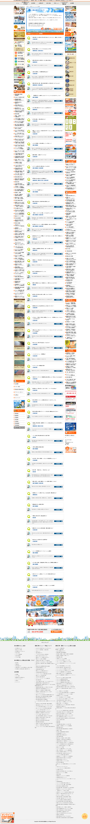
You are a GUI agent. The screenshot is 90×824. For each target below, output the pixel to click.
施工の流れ (49, 3)
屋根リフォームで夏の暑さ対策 (41, 675)
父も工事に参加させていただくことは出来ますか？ (42, 107)
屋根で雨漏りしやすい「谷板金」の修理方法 (19, 206)
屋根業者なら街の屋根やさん (20, 677)
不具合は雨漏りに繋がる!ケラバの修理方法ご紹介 (19, 119)
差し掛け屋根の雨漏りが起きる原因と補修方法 (19, 190)
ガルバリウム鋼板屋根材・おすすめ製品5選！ (63, 671)
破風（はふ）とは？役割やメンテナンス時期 (19, 296)
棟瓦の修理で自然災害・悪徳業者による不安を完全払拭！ (65, 718)
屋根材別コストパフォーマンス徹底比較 (19, 225)
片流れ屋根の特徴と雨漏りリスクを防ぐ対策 (19, 184)
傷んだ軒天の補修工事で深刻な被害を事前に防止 (19, 125)
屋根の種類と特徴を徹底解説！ (19, 95)
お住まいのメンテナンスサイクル (61, 766)
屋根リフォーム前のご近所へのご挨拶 (70, 309)
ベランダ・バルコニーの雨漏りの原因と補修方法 (19, 145)
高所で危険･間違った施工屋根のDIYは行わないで (20, 262)
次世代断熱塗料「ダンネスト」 (69, 283)
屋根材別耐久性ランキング (18, 228)
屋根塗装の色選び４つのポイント (69, 280)
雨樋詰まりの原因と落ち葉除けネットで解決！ (71, 367)
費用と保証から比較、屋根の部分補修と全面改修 (71, 206)
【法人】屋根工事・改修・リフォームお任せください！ (45, 681)
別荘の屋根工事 (69, 377)
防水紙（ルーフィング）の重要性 (61, 772)
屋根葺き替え (72, 58)
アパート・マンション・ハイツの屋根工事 (43, 678)
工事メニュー (56, 3)
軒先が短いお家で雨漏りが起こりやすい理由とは (19, 211)
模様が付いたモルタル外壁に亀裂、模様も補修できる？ (42, 528)
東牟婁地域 (17, 425)
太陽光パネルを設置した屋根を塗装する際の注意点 (44, 723)
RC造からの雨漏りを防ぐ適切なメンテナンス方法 (20, 270)
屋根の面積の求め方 (19, 176)
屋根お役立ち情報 (69, 256)
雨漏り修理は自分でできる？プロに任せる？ (19, 105)
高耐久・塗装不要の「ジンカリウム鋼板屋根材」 (64, 750)
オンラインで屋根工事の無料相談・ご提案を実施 (70, 303)
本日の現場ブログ (18, 665)
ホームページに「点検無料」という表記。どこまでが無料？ (43, 585)
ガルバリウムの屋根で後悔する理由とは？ (19, 250)
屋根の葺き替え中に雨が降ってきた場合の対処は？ (42, 60)
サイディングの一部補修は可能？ (38, 365)
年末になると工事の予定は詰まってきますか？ (41, 342)
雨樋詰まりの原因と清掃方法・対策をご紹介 (43, 717)
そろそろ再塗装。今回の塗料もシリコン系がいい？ (42, 143)
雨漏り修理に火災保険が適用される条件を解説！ (70, 291)
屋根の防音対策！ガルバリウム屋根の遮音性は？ (71, 188)
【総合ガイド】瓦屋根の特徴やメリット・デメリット (65, 685)
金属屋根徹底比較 (59, 781)
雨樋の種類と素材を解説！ (40, 721)
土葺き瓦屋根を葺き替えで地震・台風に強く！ (19, 154)
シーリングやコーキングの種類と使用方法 (19, 166)
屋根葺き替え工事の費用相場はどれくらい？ (70, 203)
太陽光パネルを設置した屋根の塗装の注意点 (70, 233)
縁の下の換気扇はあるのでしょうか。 (39, 271)
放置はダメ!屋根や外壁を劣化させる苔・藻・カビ (19, 234)
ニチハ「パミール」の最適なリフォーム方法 (63, 661)
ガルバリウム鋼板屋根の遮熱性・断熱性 (70, 175)
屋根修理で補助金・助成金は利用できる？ (70, 297)
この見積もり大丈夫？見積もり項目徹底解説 (70, 314)
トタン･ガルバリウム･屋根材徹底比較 (19, 247)
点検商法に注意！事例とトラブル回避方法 (43, 660)
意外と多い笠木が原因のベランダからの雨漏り (19, 122)
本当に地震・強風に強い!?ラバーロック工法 (63, 798)
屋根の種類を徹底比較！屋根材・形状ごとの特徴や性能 (65, 686)
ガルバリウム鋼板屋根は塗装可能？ (70, 172)
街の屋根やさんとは (18, 648)
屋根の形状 (17, 181)
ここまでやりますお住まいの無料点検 (64, 3)
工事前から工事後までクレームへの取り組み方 (70, 311)
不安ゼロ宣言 (17, 652)
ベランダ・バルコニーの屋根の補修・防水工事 (43, 673)
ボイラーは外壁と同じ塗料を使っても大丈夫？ (41, 166)
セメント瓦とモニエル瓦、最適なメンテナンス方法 (64, 698)
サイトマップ (17, 397)
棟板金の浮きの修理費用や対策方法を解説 (19, 111)
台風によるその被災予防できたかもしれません (71, 259)
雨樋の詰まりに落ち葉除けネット (41, 718)
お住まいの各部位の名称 (19, 97)
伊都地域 (16, 417)
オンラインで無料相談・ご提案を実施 (42, 649)
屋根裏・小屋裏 (18, 192)
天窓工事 (71, 94)
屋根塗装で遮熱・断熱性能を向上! (70, 286)
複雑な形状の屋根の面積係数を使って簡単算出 (19, 179)
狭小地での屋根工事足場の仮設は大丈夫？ (70, 246)
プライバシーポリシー (19, 392)
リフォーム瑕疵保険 (18, 654)
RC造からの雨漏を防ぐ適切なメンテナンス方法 (64, 751)
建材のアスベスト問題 (19, 216)
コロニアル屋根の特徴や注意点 (69, 225)
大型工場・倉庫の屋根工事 (40, 676)
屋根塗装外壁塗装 (71, 90)
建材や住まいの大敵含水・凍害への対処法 (19, 198)
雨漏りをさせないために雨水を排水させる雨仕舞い (64, 802)
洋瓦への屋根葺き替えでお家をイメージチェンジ (19, 240)
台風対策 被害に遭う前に (40, 669)
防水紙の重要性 (18, 218)
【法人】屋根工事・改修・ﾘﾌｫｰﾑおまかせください (71, 380)
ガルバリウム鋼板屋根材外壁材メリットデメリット (71, 186)
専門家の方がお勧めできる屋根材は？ (39, 178)
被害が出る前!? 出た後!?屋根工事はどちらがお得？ (71, 317)
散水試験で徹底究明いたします (41, 667)
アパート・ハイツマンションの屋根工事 (70, 375)
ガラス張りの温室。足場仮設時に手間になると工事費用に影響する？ (45, 562)
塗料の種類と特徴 (70, 393)
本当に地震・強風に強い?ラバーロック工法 (20, 174)
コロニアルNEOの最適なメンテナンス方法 (70, 244)
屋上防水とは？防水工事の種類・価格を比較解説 (19, 142)
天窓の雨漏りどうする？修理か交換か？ (19, 279)
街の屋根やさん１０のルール (20, 651)
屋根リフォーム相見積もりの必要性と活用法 (43, 690)
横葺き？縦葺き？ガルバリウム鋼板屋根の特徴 (71, 183)
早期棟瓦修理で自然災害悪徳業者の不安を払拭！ (19, 157)
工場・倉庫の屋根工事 (70, 372)
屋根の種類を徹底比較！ (68, 214)
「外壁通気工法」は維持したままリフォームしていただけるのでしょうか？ (46, 95)
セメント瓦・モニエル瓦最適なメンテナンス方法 (19, 151)
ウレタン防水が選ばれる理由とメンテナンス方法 (19, 131)
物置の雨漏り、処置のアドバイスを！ (39, 154)
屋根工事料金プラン (39, 652)
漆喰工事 (71, 67)
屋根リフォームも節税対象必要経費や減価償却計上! (71, 383)
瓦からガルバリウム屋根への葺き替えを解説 (70, 169)
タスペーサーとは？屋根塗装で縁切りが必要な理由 (64, 710)
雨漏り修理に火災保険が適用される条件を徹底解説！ (65, 817)
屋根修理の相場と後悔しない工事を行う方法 (70, 200)
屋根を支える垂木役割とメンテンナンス (19, 264)
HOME (27, 6)
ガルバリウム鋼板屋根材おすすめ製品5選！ (70, 180)
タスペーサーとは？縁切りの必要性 (19, 128)
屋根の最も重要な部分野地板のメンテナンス (19, 220)
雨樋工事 (71, 71)
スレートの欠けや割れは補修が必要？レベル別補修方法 (65, 692)
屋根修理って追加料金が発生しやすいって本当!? (70, 330)
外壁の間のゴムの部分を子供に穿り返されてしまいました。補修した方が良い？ (47, 37)
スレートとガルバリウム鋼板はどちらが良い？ (70, 164)
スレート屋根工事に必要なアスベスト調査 (63, 745)
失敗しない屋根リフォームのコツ (70, 198)
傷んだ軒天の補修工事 (60, 762)
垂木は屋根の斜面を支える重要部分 (42, 699)
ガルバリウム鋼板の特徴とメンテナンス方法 (19, 256)
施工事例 (33, 3)
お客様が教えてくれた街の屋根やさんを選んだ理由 (23, 667)
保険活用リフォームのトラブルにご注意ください (71, 335)
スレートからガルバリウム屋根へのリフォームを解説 (71, 167)
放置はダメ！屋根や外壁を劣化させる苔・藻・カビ (64, 793)
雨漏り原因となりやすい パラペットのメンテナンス (44, 705)
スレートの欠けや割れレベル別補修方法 (70, 222)
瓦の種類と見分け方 (19, 208)
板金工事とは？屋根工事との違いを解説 (19, 108)
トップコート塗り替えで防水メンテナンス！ (19, 294)
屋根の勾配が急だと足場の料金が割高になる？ (41, 201)
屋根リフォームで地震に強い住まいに (42, 670)
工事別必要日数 (69, 251)
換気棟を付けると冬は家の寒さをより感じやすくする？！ (43, 305)
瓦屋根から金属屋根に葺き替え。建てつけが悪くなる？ (42, 248)
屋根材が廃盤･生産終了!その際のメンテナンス (19, 237)
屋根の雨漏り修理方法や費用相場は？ (19, 267)
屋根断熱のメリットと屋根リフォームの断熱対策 (19, 285)
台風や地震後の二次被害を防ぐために (70, 267)
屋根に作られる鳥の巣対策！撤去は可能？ (43, 720)
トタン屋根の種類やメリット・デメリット (70, 227)
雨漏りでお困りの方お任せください (42, 655)
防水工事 (71, 76)
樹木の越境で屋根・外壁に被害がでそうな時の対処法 (71, 332)
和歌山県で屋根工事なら (19, 389)
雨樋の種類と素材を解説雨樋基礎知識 (19, 288)
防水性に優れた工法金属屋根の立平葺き (19, 168)
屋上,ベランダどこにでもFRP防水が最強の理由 (19, 139)
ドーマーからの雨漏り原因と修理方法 (19, 276)
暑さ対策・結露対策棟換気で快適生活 (62, 731)
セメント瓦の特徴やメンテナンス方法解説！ (19, 148)
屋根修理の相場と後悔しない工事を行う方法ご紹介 (44, 687)
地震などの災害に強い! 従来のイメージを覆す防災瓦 (65, 742)
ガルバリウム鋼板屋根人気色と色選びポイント (70, 178)
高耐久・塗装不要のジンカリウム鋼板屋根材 (19, 259)
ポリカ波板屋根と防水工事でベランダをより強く (71, 362)
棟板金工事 (72, 85)
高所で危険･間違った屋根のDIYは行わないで (63, 753)
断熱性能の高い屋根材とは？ (18, 282)
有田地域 (16, 419)
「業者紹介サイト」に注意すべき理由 (70, 338)
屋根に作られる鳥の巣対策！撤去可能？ (70, 370)
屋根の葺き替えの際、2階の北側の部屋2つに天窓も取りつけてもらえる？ (46, 83)
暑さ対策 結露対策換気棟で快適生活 (19, 195)
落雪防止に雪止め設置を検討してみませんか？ (43, 711)
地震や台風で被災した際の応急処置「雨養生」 (19, 171)
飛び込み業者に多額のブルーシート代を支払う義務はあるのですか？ (45, 411)
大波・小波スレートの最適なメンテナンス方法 (19, 160)
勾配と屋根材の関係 (19, 200)
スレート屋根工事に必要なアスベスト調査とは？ (19, 291)
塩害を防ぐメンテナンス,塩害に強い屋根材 (19, 231)
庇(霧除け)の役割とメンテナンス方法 (18, 163)
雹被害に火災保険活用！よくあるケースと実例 (70, 294)
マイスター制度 (17, 657)
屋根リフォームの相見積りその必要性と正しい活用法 (71, 306)
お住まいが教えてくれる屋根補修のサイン (70, 208)
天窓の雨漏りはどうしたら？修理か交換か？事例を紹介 (65, 704)
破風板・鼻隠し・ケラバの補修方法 (62, 703)
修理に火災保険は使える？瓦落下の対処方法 (71, 264)
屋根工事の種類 (70, 54)
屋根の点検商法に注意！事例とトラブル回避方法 (70, 324)
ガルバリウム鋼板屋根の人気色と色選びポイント (64, 682)
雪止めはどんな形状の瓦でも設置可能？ (40, 539)
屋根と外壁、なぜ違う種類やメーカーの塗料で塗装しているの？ (44, 481)
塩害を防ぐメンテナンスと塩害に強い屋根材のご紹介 (65, 792)
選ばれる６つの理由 (18, 649)
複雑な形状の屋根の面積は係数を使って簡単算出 (64, 728)
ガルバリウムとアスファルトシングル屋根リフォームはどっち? (20, 243)
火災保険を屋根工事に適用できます (42, 672)
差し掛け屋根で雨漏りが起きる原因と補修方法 (64, 801)
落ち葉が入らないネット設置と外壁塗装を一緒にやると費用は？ (44, 224)
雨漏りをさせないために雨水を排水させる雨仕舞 (19, 203)
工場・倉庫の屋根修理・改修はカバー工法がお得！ (71, 359)
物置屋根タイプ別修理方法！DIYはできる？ (70, 353)
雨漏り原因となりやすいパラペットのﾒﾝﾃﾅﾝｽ (19, 137)
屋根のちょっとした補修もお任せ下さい (42, 657)
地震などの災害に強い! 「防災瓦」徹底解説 (70, 275)
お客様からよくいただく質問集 (35, 6)
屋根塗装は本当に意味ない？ (18, 103)
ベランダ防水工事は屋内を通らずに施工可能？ (41, 435)
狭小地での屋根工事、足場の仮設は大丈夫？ (63, 667)
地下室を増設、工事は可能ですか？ (39, 119)
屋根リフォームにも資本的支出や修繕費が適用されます (45, 694)
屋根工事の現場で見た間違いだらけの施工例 (70, 278)
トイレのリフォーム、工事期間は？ (39, 354)
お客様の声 (41, 3)
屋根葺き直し (72, 80)
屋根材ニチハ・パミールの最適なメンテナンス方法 (71, 238)
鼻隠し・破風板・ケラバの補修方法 (19, 116)
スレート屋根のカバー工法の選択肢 (71, 219)
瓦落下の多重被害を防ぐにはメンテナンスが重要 (70, 261)
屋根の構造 (17, 113)
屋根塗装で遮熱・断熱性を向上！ (61, 734)
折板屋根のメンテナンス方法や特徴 (62, 695)
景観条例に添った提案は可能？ (38, 504)
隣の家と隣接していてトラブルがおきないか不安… (42, 48)
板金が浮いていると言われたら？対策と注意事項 (71, 327)
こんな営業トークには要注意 (70, 319)
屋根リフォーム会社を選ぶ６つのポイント (71, 254)
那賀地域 (16, 415)
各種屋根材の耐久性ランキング (61, 777)
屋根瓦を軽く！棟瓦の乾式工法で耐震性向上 (70, 270)
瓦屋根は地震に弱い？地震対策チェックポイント (71, 272)
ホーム (17, 3)
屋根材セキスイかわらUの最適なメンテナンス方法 (71, 241)
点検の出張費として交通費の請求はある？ (40, 71)
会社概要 (72, 3)
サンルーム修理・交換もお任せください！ (70, 356)
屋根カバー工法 (73, 62)
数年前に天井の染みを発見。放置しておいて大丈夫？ (42, 294)
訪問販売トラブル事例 (70, 321)
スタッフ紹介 (17, 386)
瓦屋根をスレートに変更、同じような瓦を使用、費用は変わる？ (44, 492)
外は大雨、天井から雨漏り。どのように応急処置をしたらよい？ (44, 458)
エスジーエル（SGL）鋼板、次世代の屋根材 (63, 784)
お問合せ (16, 680)
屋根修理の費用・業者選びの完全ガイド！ (19, 100)
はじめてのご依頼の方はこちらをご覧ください (43, 648)
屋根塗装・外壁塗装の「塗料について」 (63, 655)
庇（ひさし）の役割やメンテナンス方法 (19, 273)
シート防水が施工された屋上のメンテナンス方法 (19, 134)
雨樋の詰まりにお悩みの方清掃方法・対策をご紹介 (71, 364)
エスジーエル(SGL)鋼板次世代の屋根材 (19, 253)
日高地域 (16, 421)
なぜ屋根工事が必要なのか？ (70, 195)
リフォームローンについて (40, 693)
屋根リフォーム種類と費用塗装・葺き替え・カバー (71, 217)
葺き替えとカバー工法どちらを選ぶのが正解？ (70, 211)
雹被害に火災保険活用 (60, 814)
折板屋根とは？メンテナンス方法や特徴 (70, 230)
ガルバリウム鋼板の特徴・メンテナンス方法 (63, 748)
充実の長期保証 (17, 655)
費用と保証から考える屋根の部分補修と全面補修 (44, 696)
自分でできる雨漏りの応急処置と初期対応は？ (70, 288)
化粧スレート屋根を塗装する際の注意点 (70, 235)
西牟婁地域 (17, 423)
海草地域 (16, 413)
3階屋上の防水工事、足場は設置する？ (39, 515)
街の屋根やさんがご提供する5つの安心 (25, 3)
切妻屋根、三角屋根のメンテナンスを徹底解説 (19, 187)
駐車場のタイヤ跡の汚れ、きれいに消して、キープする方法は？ (44, 388)
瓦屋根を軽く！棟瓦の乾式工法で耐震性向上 (63, 739)
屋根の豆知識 (58, 774)
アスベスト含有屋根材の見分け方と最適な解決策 (19, 213)
